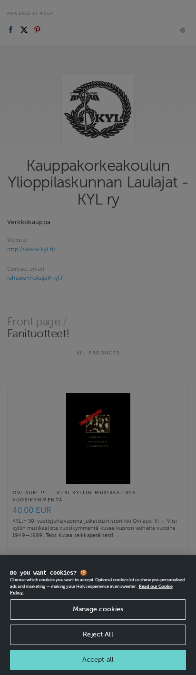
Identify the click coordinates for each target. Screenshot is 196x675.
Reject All (98, 634)
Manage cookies (98, 609)
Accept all (98, 659)
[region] (98, 615)
